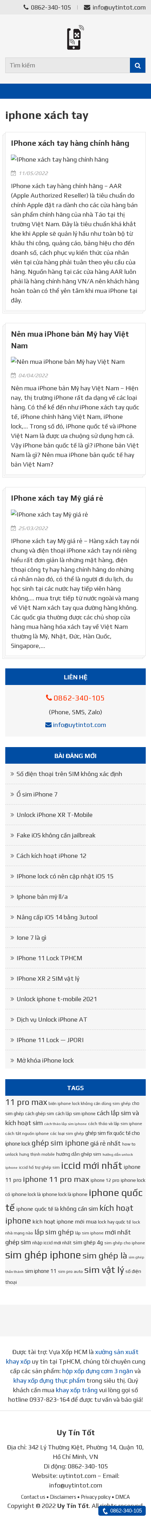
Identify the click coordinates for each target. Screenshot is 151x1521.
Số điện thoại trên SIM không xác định (69, 773)
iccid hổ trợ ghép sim (39, 1167)
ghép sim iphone (60, 1142)
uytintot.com (77, 1475)
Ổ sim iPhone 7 (37, 794)
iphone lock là (26, 1194)
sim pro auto (70, 1271)
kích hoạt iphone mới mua (64, 1221)
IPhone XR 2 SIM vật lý (48, 978)
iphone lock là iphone (64, 1194)
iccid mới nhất (91, 1165)
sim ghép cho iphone (124, 1242)
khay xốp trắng (77, 1390)
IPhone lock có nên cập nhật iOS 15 (65, 876)
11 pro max (26, 1102)
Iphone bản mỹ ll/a (42, 896)
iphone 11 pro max (56, 1179)
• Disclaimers (61, 1497)
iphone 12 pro (105, 1180)
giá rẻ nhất (105, 1143)
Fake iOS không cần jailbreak (56, 835)
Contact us (33, 1497)
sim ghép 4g (88, 1242)
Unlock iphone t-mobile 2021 (57, 999)
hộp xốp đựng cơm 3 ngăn (97, 1371)
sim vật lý (104, 1269)
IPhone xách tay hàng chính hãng (70, 143)
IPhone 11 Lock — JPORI (50, 1040)
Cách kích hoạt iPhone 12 (51, 855)
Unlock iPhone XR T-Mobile (55, 814)
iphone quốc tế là (37, 1209)
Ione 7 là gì (31, 937)
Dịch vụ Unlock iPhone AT (52, 1019)
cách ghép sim (39, 1113)
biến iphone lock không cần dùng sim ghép (89, 1103)
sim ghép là (105, 1255)
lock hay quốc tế (114, 1222)
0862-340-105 (50, 7)
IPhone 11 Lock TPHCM (49, 958)
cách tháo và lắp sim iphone (115, 1123)
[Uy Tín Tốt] (75, 37)
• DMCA (121, 1497)
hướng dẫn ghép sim (78, 1154)
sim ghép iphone (43, 1255)
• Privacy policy (94, 1497)
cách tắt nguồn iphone (27, 1133)
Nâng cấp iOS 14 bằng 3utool (57, 917)
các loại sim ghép (67, 1133)
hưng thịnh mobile (37, 1154)
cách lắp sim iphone (75, 1113)
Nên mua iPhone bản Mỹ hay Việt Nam (70, 340)
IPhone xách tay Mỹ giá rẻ (57, 498)
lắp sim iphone (89, 1233)
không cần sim (79, 1208)
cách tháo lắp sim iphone (65, 1124)
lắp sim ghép (54, 1232)
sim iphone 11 (41, 1271)
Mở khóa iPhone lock (45, 1060)
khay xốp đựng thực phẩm (49, 1380)
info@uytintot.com (119, 7)
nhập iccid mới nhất (52, 1242)
